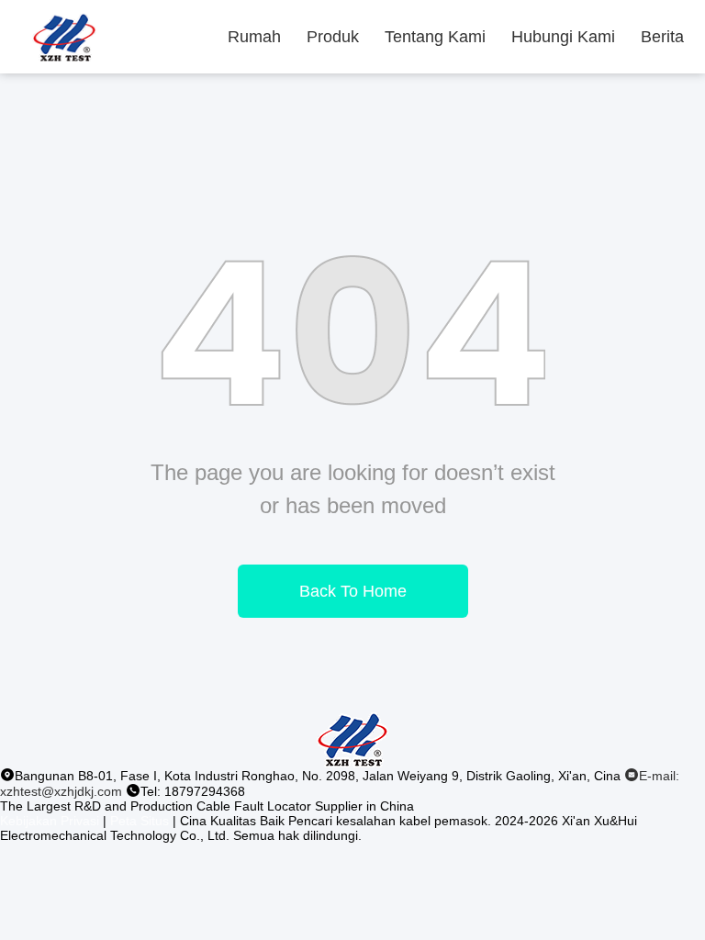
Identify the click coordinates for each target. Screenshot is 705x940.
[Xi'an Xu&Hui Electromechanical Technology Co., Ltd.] (64, 36)
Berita (662, 36)
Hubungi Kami (563, 36)
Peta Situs (139, 820)
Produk (333, 36)
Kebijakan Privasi (49, 820)
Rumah (254, 36)
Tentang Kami (435, 36)
